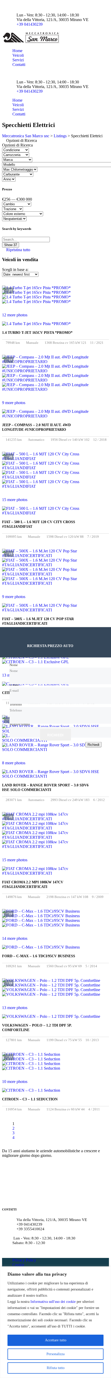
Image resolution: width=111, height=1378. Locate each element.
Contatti (18, 64)
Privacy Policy (24, 1260)
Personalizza (55, 1354)
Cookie (18, 1265)
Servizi (18, 60)
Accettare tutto (55, 1340)
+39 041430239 (30, 24)
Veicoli (18, 55)
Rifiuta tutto (56, 1368)
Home (17, 50)
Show (10, 245)
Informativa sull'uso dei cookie (53, 1302)
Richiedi (55, 735)
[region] (55, 1322)
